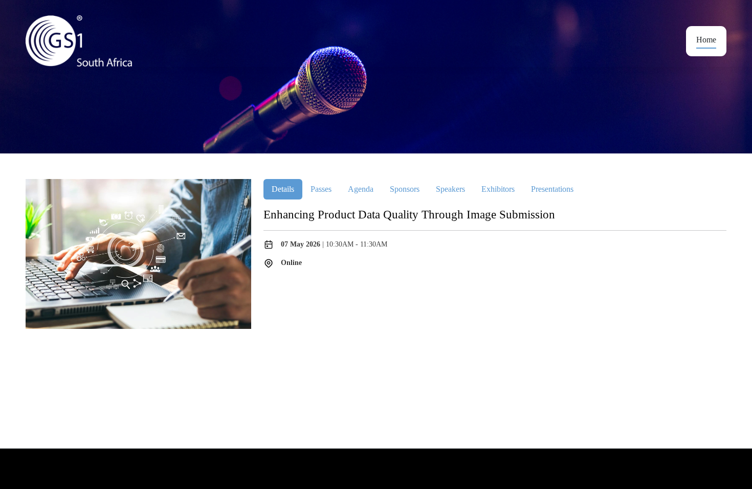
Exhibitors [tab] (498, 189)
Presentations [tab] (552, 189)
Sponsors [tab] (404, 189)
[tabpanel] (494, 238)
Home (706, 39)
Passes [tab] (321, 189)
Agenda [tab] (360, 189)
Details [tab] (283, 189)
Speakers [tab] (450, 189)
